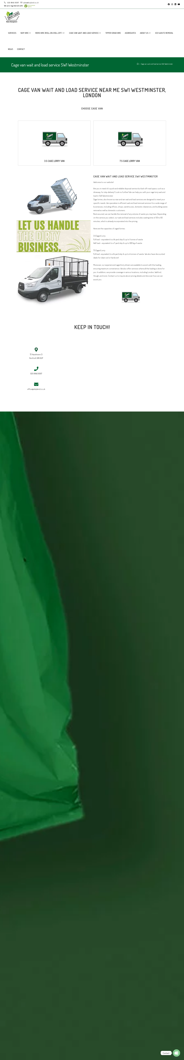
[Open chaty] (176, 1053)
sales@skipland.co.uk (31, 2)
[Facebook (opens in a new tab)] (169, 4)
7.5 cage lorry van (130, 160)
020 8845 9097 (13, 2)
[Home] (138, 64)
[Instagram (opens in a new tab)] (172, 4)
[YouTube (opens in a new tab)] (178, 4)
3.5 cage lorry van (54, 160)
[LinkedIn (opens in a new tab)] (175, 4)
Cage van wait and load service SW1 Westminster (157, 64)
